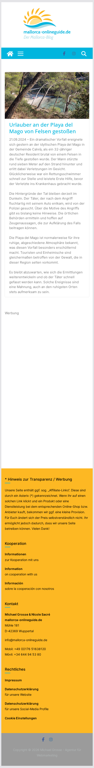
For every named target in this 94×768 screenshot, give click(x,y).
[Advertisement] (37, 381)
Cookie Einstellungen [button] (21, 718)
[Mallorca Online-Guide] (10, 53)
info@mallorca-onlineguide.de (26, 640)
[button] (8, 760)
